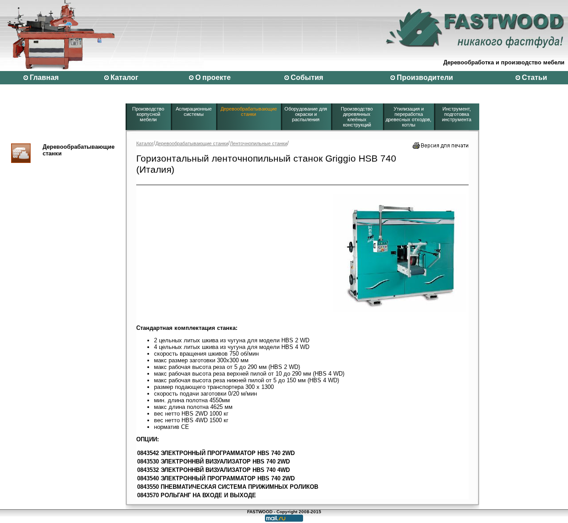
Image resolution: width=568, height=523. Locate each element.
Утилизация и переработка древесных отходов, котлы (408, 116)
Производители (425, 77)
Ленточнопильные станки (258, 143)
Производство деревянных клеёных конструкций (357, 116)
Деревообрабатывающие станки (249, 111)
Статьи (534, 77)
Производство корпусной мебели (148, 114)
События (307, 77)
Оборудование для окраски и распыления (305, 114)
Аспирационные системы (194, 111)
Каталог (124, 77)
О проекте (213, 77)
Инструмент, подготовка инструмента (456, 114)
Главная (44, 77)
